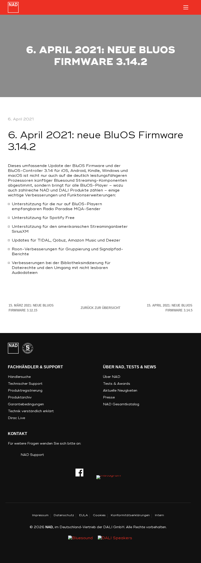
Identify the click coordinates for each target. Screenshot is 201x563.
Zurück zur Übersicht (100, 308)
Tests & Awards (116, 384)
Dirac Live (16, 418)
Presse (109, 397)
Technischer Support (25, 384)
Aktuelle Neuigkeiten (120, 390)
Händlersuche (19, 377)
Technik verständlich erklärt (31, 411)
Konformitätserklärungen (130, 515)
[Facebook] (79, 472)
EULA (83, 515)
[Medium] (108, 479)
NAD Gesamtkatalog (121, 404)
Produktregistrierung (25, 390)
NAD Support (32, 455)
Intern (159, 515)
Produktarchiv (20, 397)
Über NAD (111, 377)
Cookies (99, 515)
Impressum (40, 515)
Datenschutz (64, 515)
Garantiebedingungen (26, 404)
